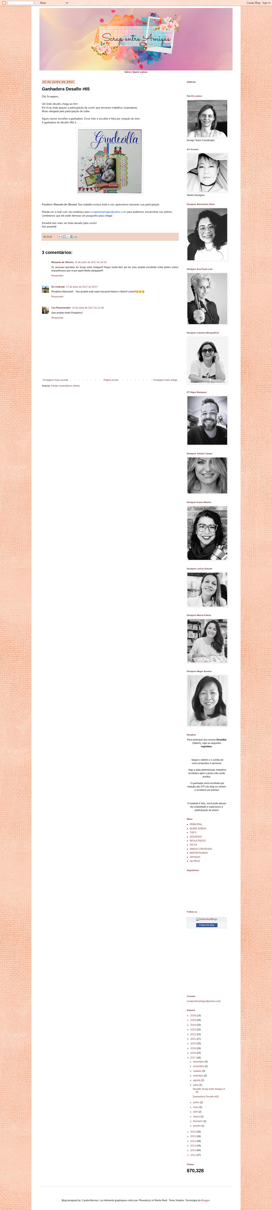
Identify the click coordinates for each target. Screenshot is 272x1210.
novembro (199, 1066)
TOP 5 (193, 832)
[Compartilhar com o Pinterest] (76, 237)
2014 (193, 1141)
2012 (193, 1150)
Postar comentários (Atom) (65, 385)
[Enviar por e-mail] (61, 237)
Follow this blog (206, 925)
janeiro (197, 1125)
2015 (193, 1136)
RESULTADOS (198, 840)
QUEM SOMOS (198, 828)
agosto (197, 1080)
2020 (193, 1043)
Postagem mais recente (55, 380)
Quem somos (140, 72)
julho (196, 1085)
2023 (193, 1029)
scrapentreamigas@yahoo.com (108, 211)
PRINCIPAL (196, 824)
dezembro (199, 1061)
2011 (193, 1155)
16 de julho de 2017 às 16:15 (91, 262)
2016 (193, 1131)
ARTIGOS (195, 857)
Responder (57, 275)
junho (196, 1102)
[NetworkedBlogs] (206, 919)
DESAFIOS (196, 836)
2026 (193, 1015)
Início (128, 72)
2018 (193, 1053)
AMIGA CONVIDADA (201, 849)
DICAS (193, 844)
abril (196, 1111)
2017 (193, 1057)
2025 (193, 1020)
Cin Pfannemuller (61, 307)
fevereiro (198, 1121)
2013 (193, 1145)
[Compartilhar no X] (68, 237)
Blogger (205, 1200)
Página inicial (111, 380)
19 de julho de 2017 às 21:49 (88, 307)
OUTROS (195, 861)
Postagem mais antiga (165, 380)
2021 (193, 1039)
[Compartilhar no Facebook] (72, 237)
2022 (193, 1034)
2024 (193, 1025)
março (197, 1116)
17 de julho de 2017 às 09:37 (82, 286)
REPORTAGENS (199, 853)
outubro (197, 1071)
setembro (198, 1075)
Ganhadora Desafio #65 (206, 1096)
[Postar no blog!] (64, 237)
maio (196, 1107)
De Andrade (58, 286)
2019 (193, 1048)
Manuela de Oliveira (62, 262)
